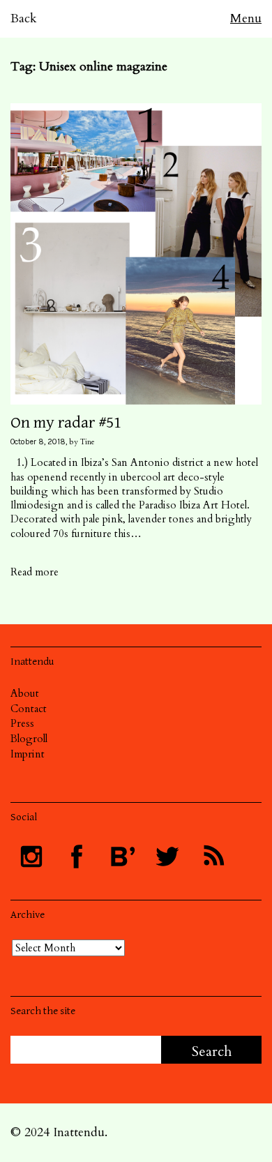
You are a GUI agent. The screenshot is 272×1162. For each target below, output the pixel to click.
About (24, 693)
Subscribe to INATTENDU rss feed (213, 856)
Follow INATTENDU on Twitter (167, 856)
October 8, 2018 (38, 441)
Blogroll (28, 739)
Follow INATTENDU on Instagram (31, 856)
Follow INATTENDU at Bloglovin (122, 856)
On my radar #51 (65, 422)
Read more (34, 572)
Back (23, 18)
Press (22, 723)
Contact (28, 709)
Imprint (27, 754)
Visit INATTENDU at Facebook (77, 856)
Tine (87, 442)
